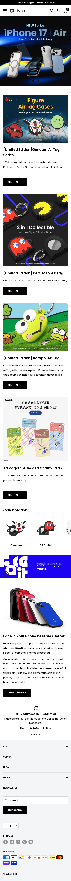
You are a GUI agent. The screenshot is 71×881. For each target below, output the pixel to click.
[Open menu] (5, 10)
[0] (65, 11)
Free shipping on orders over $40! (35, 2)
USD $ (8, 825)
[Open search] (52, 10)
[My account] (58, 10)
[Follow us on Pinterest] (24, 842)
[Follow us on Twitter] (12, 842)
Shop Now (15, 182)
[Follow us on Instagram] (18, 842)
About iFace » (17, 692)
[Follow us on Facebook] (5, 842)
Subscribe (15, 810)
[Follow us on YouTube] (30, 842)
